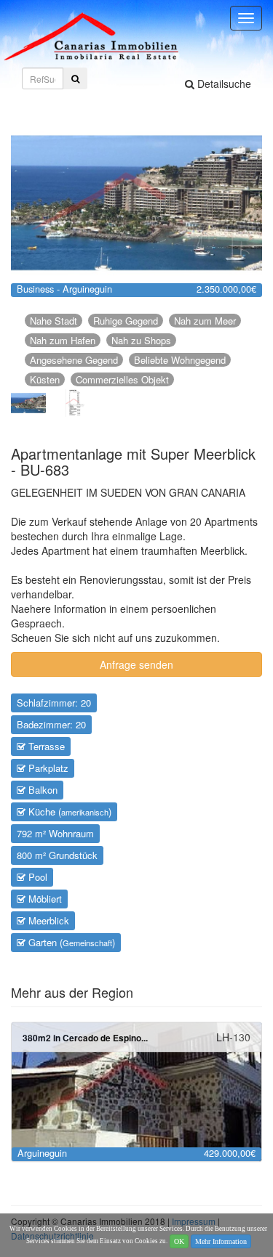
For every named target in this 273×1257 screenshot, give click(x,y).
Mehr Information (221, 1241)
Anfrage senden (136, 664)
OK (179, 1241)
